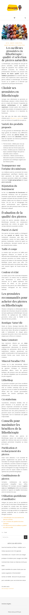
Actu (7, 43)
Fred (5, 532)
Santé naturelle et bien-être (14, 45)
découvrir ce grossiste (17, 118)
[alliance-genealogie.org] (14, 7)
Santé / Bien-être (16, 43)
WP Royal (18, 612)
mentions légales (6, 604)
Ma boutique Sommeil (8, 588)
